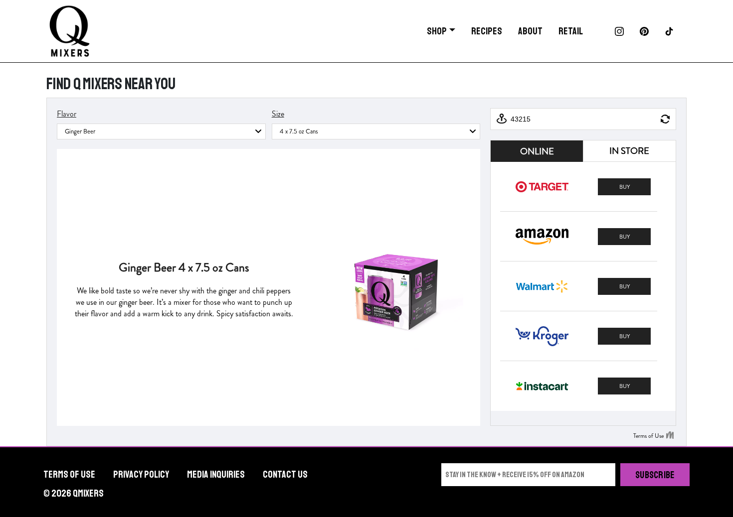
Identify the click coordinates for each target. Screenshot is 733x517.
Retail (570, 31)
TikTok (669, 31)
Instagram (619, 31)
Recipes (486, 31)
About (530, 31)
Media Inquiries (216, 474)
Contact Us (285, 474)
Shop (437, 31)
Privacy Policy (141, 474)
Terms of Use (69, 474)
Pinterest (644, 31)
